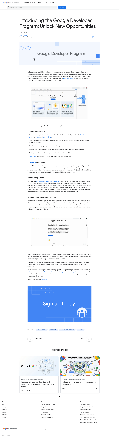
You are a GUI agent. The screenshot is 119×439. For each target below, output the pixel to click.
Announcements (41, 329)
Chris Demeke (23, 35)
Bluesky (4, 407)
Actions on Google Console (87, 414)
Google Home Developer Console (88, 422)
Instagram (4, 409)
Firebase (37, 137)
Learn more (32, 156)
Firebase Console (84, 412)
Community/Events (29, 2)
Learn (39, 2)
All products (61, 429)
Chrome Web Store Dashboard (88, 420)
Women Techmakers (46, 414)
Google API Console (85, 404)
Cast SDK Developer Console (87, 417)
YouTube (51, 2)
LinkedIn (4, 412)
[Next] (88, 339)
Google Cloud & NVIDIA (47, 417)
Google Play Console (85, 409)
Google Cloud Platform (48, 429)
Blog (45, 2)
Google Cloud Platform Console (88, 407)
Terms (3, 435)
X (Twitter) (4, 414)
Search (62, 7)
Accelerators (44, 412)
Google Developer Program (48, 404)
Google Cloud (47, 137)
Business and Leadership (67, 329)
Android (22, 429)
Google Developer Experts (47, 409)
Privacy (8, 435)
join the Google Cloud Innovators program (48, 181)
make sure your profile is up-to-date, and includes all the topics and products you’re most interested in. (58, 272)
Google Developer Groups (47, 407)
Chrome (30, 429)
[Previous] (30, 339)
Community (53, 329)
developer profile (68, 78)
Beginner (80, 329)
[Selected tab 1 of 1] (59, 396)
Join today (44, 279)
